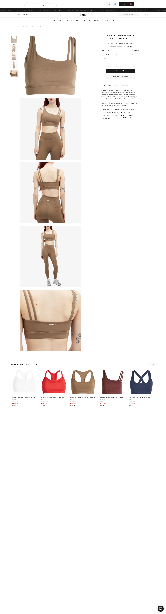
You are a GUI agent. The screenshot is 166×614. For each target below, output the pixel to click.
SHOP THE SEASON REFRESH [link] (20, 10)
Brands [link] (61, 20)
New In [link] (53, 20)
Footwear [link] (69, 20)
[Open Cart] (148, 15)
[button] (148, 364)
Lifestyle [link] (97, 20)
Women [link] (25, 15)
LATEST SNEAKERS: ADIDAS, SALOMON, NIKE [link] (45, 10)
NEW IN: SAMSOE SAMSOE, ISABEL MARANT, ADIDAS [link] (76, 10)
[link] (83, 15)
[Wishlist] (145, 15)
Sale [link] (113, 20)
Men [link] (18, 15)
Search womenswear (129, 15)
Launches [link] (106, 20)
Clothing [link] (77, 20)
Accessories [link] (87, 20)
